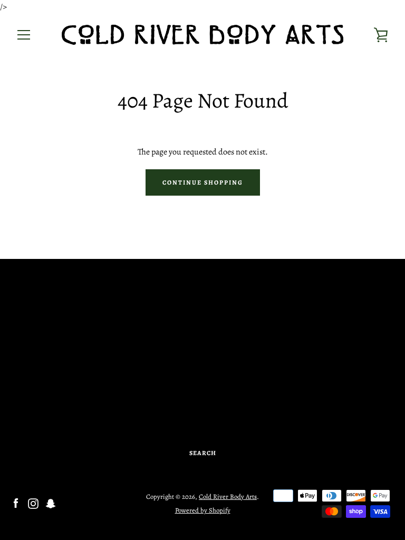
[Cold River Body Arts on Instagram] (33, 503)
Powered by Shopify (202, 510)
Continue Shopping (202, 182)
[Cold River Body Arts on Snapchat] (50, 503)
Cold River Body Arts (228, 496)
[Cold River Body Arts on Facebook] (16, 503)
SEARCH (202, 453)
